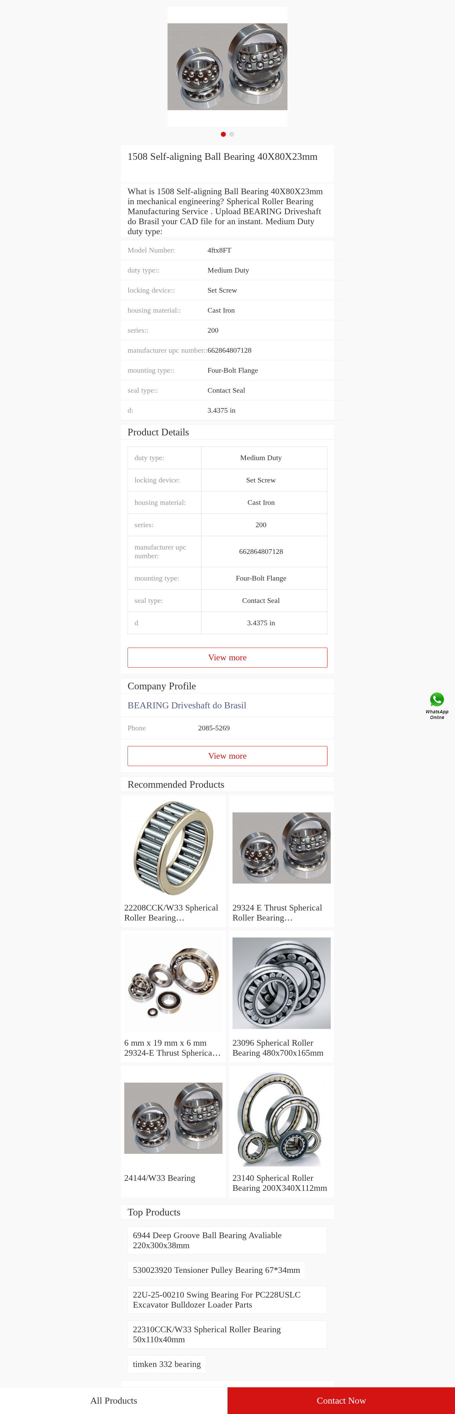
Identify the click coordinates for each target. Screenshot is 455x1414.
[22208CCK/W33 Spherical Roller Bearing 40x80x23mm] (173, 898)
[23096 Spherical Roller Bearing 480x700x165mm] (281, 1033)
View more (227, 657)
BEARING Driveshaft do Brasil (187, 705)
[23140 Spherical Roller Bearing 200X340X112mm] (281, 1168)
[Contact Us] (437, 707)
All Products (113, 1400)
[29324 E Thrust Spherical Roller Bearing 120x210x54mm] (281, 898)
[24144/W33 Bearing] (173, 1168)
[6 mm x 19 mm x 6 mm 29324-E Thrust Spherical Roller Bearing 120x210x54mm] (173, 1033)
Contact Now (341, 1400)
